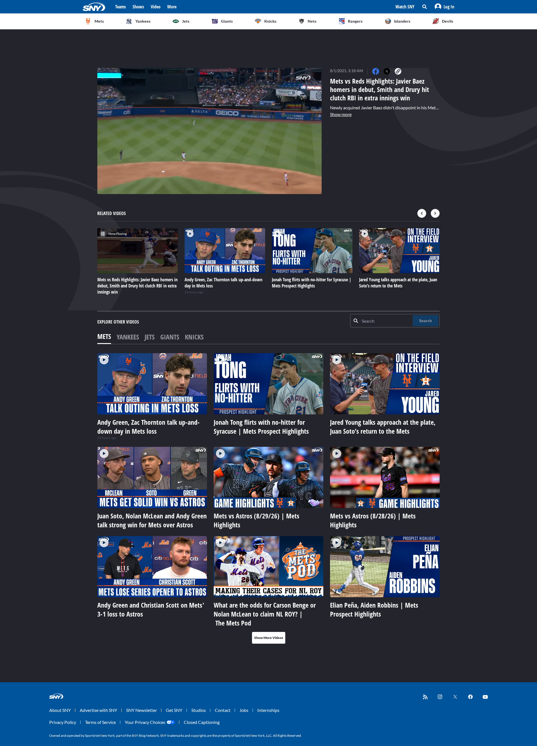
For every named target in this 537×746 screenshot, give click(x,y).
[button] (444, 6)
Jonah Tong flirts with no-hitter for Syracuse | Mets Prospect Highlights (261, 426)
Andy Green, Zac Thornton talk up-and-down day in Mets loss (148, 426)
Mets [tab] (104, 336)
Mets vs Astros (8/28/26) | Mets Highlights (373, 520)
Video (156, 7)
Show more (341, 114)
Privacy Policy (62, 722)
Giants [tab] (169, 336)
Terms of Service (100, 722)
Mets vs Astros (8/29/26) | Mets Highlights (256, 520)
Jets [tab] (150, 336)
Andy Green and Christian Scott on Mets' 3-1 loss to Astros (150, 609)
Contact (222, 710)
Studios (198, 710)
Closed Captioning (202, 722)
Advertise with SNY (98, 710)
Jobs (243, 710)
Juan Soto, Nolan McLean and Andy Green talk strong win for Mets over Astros (152, 520)
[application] (209, 131)
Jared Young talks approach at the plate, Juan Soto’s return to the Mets (382, 426)
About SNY (60, 710)
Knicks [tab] (194, 336)
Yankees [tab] (128, 336)
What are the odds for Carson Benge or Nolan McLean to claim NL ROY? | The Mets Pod (265, 613)
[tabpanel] (268, 498)
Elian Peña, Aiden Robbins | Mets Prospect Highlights (374, 609)
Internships (268, 710)
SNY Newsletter (141, 710)
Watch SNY (404, 7)
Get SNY (174, 710)
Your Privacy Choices (145, 722)
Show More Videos (268, 638)
